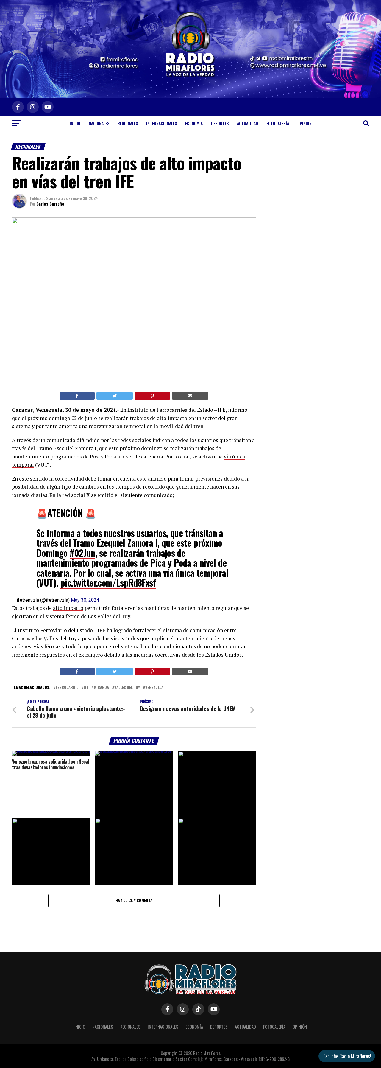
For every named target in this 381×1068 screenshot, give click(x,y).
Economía (194, 123)
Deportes (220, 123)
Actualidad (247, 123)
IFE (86, 688)
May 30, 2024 (85, 600)
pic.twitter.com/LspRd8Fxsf (108, 582)
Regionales (128, 123)
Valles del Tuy (127, 688)
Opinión (304, 123)
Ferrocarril (67, 688)
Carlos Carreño (50, 203)
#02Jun (82, 552)
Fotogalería (277, 123)
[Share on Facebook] (77, 396)
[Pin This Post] (152, 396)
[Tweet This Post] (114, 396)
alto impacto (68, 607)
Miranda (101, 688)
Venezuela (154, 688)
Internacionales (161, 123)
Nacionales (99, 123)
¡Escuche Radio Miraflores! (346, 1056)
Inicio (75, 123)
